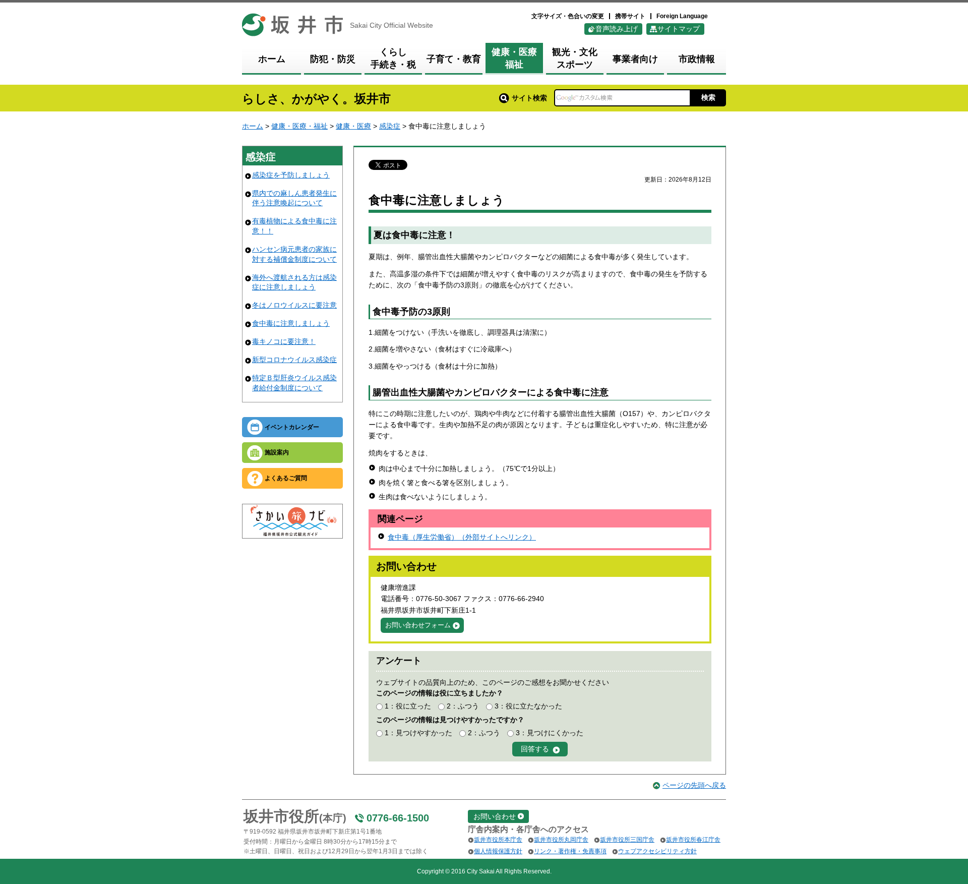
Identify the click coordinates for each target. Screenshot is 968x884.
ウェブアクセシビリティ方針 (657, 851)
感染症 (389, 126)
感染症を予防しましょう (291, 175)
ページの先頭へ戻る (694, 785)
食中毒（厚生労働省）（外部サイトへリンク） (462, 537)
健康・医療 (353, 126)
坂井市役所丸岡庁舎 (561, 839)
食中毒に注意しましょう (291, 323)
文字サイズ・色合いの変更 (567, 16)
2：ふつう (463, 706)
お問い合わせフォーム (418, 625)
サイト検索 (529, 98)
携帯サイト (630, 16)
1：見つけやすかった (418, 733)
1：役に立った (408, 706)
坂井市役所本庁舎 (498, 839)
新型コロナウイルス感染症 (294, 360)
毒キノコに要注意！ (284, 341)
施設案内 (277, 452)
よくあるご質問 (286, 478)
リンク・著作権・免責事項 (570, 851)
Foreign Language (682, 16)
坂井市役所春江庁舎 (693, 839)
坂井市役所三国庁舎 (627, 839)
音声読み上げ (616, 29)
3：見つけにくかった (549, 733)
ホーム (252, 126)
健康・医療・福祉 (299, 126)
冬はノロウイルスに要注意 (294, 305)
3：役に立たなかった (528, 706)
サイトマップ (678, 29)
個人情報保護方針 (498, 851)
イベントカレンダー (292, 427)
